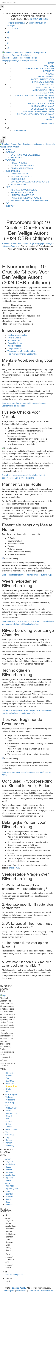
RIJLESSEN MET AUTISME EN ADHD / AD (35, 114)
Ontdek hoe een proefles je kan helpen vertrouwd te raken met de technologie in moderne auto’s (27, 711)
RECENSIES (48, 71)
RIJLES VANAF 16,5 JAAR (42, 106)
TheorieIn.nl (14, 867)
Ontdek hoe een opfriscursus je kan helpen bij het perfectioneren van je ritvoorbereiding (23, 476)
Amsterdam (10, 1175)
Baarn (8, 1199)
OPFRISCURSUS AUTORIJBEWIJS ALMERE (34, 95)
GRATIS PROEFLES (45, 87)
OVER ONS (49, 65)
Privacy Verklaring (9, 1144)
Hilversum (9, 1172)
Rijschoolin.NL (47, 1290)
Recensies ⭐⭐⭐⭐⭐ (11, 1085)
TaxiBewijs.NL (9, 1290)
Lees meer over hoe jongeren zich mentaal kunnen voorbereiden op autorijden (24, 404)
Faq (7, 1137)
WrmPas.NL (21, 1290)
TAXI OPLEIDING (46, 98)
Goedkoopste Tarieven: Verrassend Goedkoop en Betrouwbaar (11, 1101)
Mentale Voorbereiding (17, 335)
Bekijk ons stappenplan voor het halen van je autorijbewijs (27, 574)
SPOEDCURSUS (47, 92)
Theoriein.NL (33, 1290)
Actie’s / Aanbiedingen (11, 1111)
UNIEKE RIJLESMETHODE (42, 108)
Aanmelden (19, 1342)
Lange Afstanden (14, 348)
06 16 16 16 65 (14, 28)
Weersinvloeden (14, 345)
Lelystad (9, 1161)
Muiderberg (10, 1164)
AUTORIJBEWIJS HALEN (43, 90)
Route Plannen (13, 340)
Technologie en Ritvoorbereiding (21, 351)
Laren (7, 1191)
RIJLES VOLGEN (47, 84)
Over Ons (9, 1080)
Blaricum (9, 1196)
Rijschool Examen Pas (9, 1075)
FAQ (52, 117)
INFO (51, 100)
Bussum (8, 1169)
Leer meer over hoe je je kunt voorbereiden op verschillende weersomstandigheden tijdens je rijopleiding (28, 622)
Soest (7, 1202)
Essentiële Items (14, 343)
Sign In (27, 1342)
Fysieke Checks (14, 337)
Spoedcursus (11, 1129)
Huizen (8, 1167)
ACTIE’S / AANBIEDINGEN (42, 79)
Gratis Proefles (9, 1090)
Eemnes (9, 1204)
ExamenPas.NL (19, 1287)
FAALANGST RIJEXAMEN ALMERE (38, 111)
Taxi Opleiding (9, 1133)
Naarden (9, 1193)
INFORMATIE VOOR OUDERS (41, 103)
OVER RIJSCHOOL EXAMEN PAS (39, 68)
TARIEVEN (49, 73)
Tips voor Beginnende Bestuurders (22, 353)
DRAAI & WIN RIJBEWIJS (43, 82)
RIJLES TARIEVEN (46, 76)
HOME (51, 63)
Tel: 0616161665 (39, 18)
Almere (8, 1158)
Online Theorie (47, 123)
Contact (8, 1140)
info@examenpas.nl (14, 1274)
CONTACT (49, 119)
